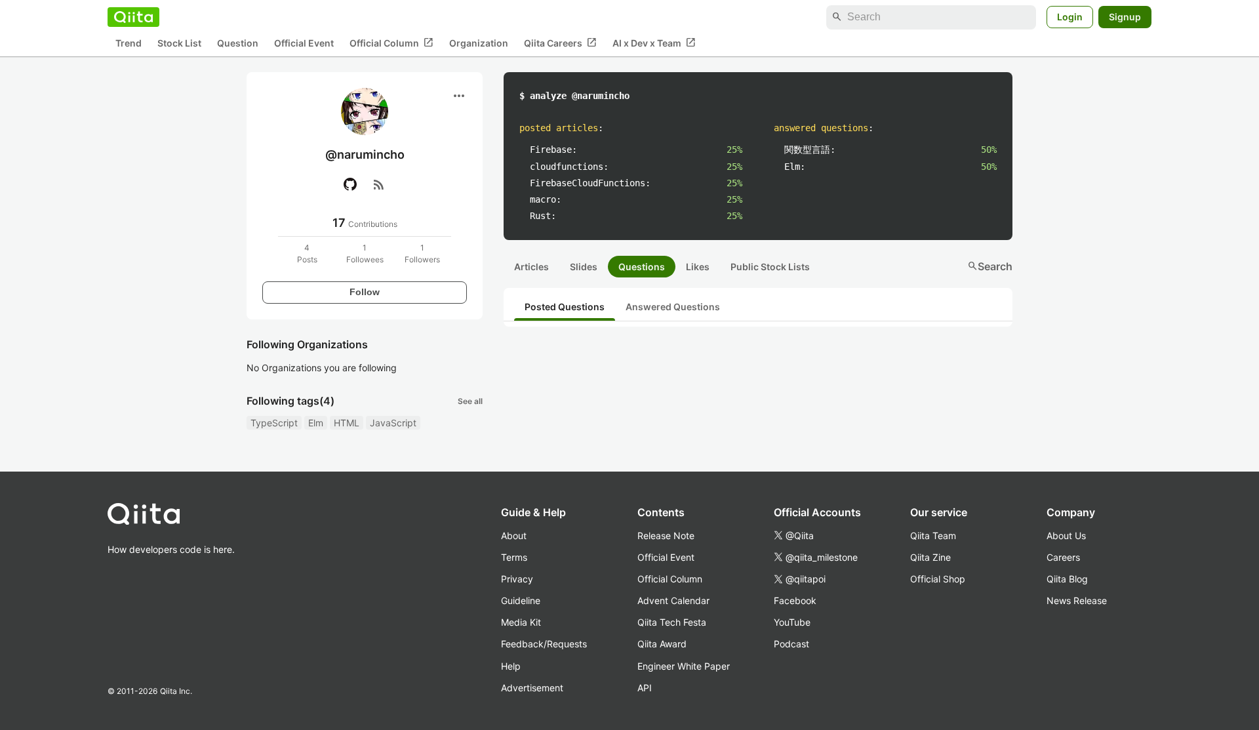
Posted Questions (565, 306)
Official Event (304, 43)
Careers (1063, 557)
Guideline (520, 600)
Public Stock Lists (770, 266)
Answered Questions (673, 306)
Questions (641, 266)
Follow (365, 292)
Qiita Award (662, 643)
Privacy (517, 578)
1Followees (365, 253)
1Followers (422, 253)
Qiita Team (933, 535)
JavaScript (393, 422)
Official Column (391, 42)
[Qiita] (133, 17)
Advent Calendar (673, 600)
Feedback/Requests (544, 643)
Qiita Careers (560, 42)
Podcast (791, 643)
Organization (478, 43)
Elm (315, 422)
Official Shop (937, 578)
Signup (1125, 16)
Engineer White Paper (683, 666)
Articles (531, 266)
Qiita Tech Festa (671, 622)
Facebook (795, 600)
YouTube (792, 622)
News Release (1077, 600)
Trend (128, 43)
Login (1070, 16)
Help (511, 666)
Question (237, 43)
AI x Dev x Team (654, 42)
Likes (697, 266)
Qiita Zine (930, 557)
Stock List (179, 43)
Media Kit (521, 622)
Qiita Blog (1067, 578)
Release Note (665, 535)
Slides (583, 266)
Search (989, 266)
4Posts (307, 253)
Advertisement (532, 687)
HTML (346, 422)
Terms (514, 557)
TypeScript (274, 422)
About (514, 535)
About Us (1066, 535)
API (644, 687)
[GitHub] (350, 184)
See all (470, 401)
